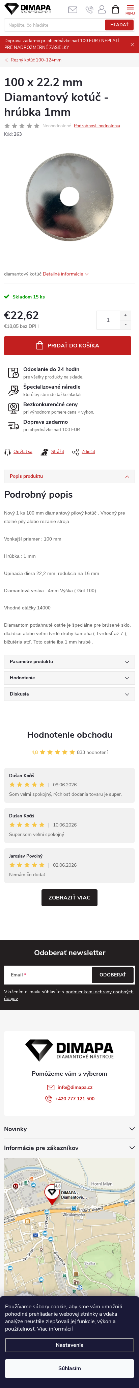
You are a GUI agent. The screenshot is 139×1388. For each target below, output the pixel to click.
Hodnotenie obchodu (69, 735)
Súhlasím (69, 1368)
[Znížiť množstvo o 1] (125, 324)
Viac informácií (55, 1329)
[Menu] (130, 9)
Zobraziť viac (69, 897)
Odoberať (113, 975)
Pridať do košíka (73, 345)
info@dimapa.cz (75, 1087)
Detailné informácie (63, 274)
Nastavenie (70, 1345)
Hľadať (119, 25)
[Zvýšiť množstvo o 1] (125, 315)
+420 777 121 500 (74, 1099)
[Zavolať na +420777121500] (89, 9)
